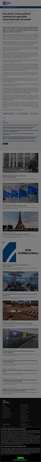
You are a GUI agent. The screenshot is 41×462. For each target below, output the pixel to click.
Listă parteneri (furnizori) (5, 455)
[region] (20, 444)
